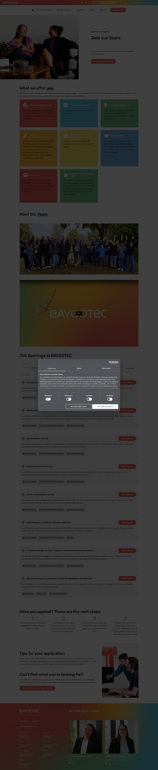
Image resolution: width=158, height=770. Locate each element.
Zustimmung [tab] (52, 368)
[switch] (68, 399)
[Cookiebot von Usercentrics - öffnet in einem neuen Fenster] (110, 362)
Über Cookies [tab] (106, 368)
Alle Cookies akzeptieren (105, 406)
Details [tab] (79, 368)
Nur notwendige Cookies (79, 406)
